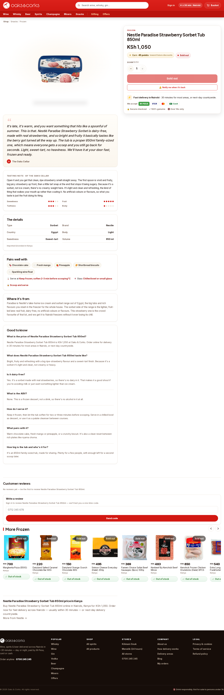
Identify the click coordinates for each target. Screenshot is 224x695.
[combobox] (112, 5)
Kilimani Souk (129, 644)
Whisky (17, 14)
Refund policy (200, 653)
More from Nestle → (15, 618)
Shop (6, 21)
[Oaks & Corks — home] (38, 5)
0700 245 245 (23, 659)
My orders (162, 663)
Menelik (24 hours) (132, 649)
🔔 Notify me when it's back (172, 87)
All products (93, 649)
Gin (53, 653)
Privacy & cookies (202, 644)
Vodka (54, 658)
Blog (159, 658)
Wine (6, 14)
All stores (127, 653)
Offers (106, 14)
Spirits (38, 14)
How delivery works (168, 649)
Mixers (67, 14)
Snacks (80, 14)
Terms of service (202, 649)
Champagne (53, 14)
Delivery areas (165, 653)
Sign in (171, 5)
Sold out (172, 78)
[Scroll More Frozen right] (218, 528)
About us (162, 644)
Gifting (94, 14)
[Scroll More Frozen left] (211, 528)
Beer (27, 14)
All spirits (91, 644)
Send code (112, 518)
